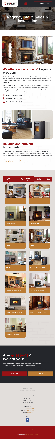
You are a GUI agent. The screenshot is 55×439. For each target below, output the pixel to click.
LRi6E (32, 245)
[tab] (9, 179)
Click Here (30, 412)
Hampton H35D (34, 223)
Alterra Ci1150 (10, 201)
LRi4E (8, 245)
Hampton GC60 (10, 223)
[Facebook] (27, 420)
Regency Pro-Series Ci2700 (14, 312)
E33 (31, 201)
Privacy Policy (36, 429)
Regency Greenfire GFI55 (14, 290)
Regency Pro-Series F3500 (38, 312)
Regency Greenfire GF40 (37, 268)
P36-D (8, 268)
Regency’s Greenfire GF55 (14, 334)
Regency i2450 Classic (37, 290)
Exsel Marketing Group (32, 434)
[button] (25, 3)
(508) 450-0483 (30, 408)
